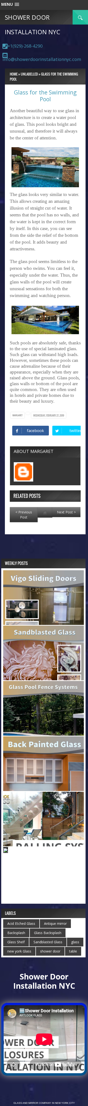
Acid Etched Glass (21, 923)
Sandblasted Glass (47, 942)
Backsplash (16, 932)
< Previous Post (23, 514)
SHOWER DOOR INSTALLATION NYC (32, 24)
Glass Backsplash (47, 932)
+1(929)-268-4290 (25, 46)
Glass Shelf (16, 942)
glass (75, 942)
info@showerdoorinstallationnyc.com (41, 59)
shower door (50, 951)
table (73, 951)
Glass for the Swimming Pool (45, 95)
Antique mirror (55, 923)
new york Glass (19, 951)
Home (14, 74)
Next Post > (66, 512)
